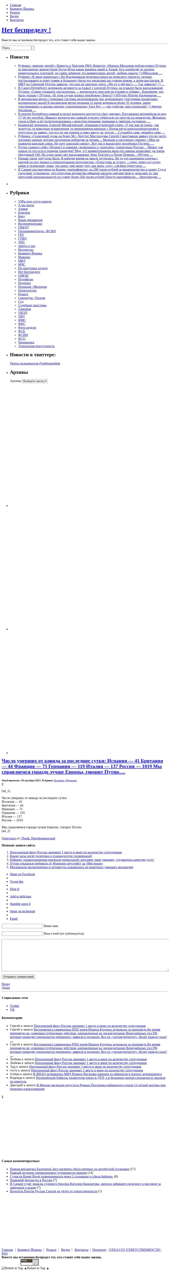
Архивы (15, 381)
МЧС (21, 264)
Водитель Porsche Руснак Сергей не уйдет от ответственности (53, 1191)
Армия (23, 209)
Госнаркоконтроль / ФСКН (37, 231)
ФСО (22, 338)
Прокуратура (27, 290)
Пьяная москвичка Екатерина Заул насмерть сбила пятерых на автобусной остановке (69, 1169)
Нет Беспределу (29, 272)
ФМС (22, 320)
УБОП (22, 312)
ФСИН (23, 335)
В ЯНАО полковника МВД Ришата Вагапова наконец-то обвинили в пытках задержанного (97, 1074)
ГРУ (21, 235)
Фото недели (27, 327)
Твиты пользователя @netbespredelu (35, 363)
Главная (15, 5)
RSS (5, 1253)
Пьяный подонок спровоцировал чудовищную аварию (48, 1172)
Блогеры (24, 212)
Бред (21, 216)
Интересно (25, 249)
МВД (21, 260)
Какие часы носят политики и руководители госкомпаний (51, 856)
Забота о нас (26, 246)
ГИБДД (23, 227)
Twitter (14, 1006)
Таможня (24, 309)
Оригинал (9, 838)
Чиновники (26, 342)
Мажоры (24, 257)
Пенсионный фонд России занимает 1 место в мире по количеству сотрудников (66, 852)
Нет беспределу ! (26, 30)
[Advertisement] (35, 445)
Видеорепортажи (30, 223)
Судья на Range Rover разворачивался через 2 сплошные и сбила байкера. (61, 1176)
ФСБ (21, 331)
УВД (21, 316)
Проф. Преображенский (38, 838)
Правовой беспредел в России (31, 1180)
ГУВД (22, 238)
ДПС (21, 242)
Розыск (15, 12)
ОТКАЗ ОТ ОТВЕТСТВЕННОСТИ (135, 1250)
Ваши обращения (30, 220)
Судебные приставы (32, 305)
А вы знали (26, 205)
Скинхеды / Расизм (31, 298)
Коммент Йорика (22, 9)
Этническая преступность (36, 346)
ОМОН (23, 275)
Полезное (99, 1250)
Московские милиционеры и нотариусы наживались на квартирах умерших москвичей (71, 867)
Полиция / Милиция (32, 286)
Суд (20, 301)
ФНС (22, 324)
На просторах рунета (33, 268)
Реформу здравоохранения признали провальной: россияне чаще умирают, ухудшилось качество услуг (82, 859)
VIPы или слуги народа (34, 201)
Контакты (17, 20)
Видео (14, 16)
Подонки (24, 283)
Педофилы (25, 279)
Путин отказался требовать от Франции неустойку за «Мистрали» (56, 863)
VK (12, 1009)
